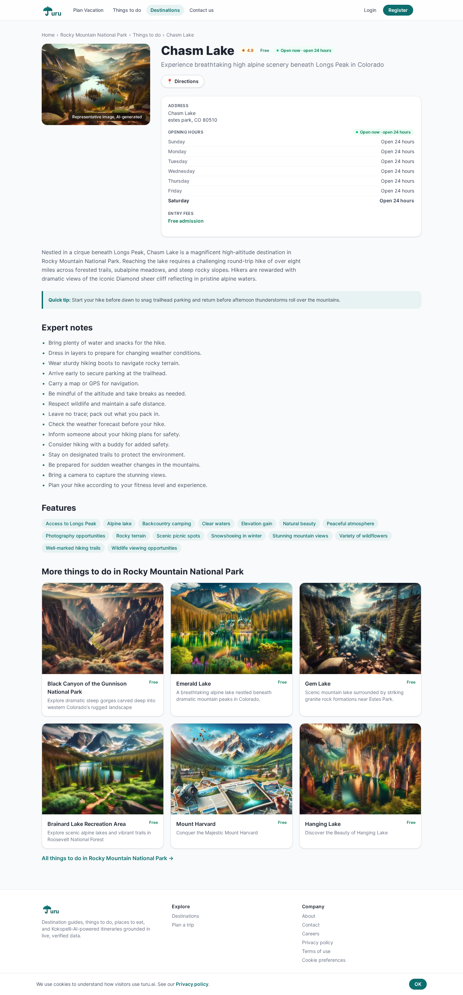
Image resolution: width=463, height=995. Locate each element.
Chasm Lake (180, 35)
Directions (183, 81)
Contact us (201, 10)
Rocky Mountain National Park (93, 35)
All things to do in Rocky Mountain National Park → (108, 858)
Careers (310, 933)
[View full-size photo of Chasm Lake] (96, 84)
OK (418, 984)
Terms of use (316, 951)
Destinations (165, 10)
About (308, 916)
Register (398, 10)
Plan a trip (183, 925)
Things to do (127, 10)
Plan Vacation (88, 10)
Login (370, 10)
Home (48, 35)
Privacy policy (317, 942)
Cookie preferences (323, 960)
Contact (311, 925)
